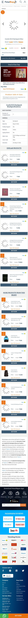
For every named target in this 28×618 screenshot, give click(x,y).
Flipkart (20, 42)
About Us (4, 582)
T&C (3, 54)
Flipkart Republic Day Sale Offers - (6, 607)
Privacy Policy (4, 589)
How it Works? (4, 587)
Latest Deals (18, 589)
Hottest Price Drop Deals (20, 591)
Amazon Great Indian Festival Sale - (6, 601)
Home (17, 582)
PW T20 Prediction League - (5, 609)
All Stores (18, 584)
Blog (3, 584)
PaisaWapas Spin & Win (6, 611)
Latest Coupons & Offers (20, 586)
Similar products (14, 148)
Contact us (19, 596)
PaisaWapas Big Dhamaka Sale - (6, 599)
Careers (17, 587)
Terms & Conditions (5, 591)
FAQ (3, 586)
